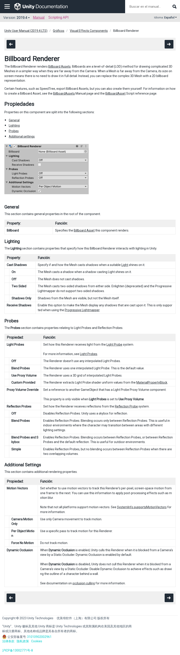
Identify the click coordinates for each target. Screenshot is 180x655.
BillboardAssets (64, 93)
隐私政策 (23, 641)
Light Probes (88, 354)
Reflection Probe (126, 406)
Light (124, 265)
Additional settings (22, 136)
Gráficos (58, 30)
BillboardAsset (115, 93)
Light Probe (114, 344)
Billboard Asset (84, 230)
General (14, 120)
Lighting (14, 125)
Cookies (36, 641)
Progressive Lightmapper (82, 310)
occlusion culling (83, 583)
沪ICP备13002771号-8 (17, 650)
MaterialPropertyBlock (151, 382)
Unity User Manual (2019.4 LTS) (25, 30)
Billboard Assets (59, 66)
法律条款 (8, 641)
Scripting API (58, 17)
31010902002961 (39, 637)
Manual (39, 17)
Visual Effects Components (89, 30)
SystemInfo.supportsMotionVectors (142, 507)
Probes (14, 131)
